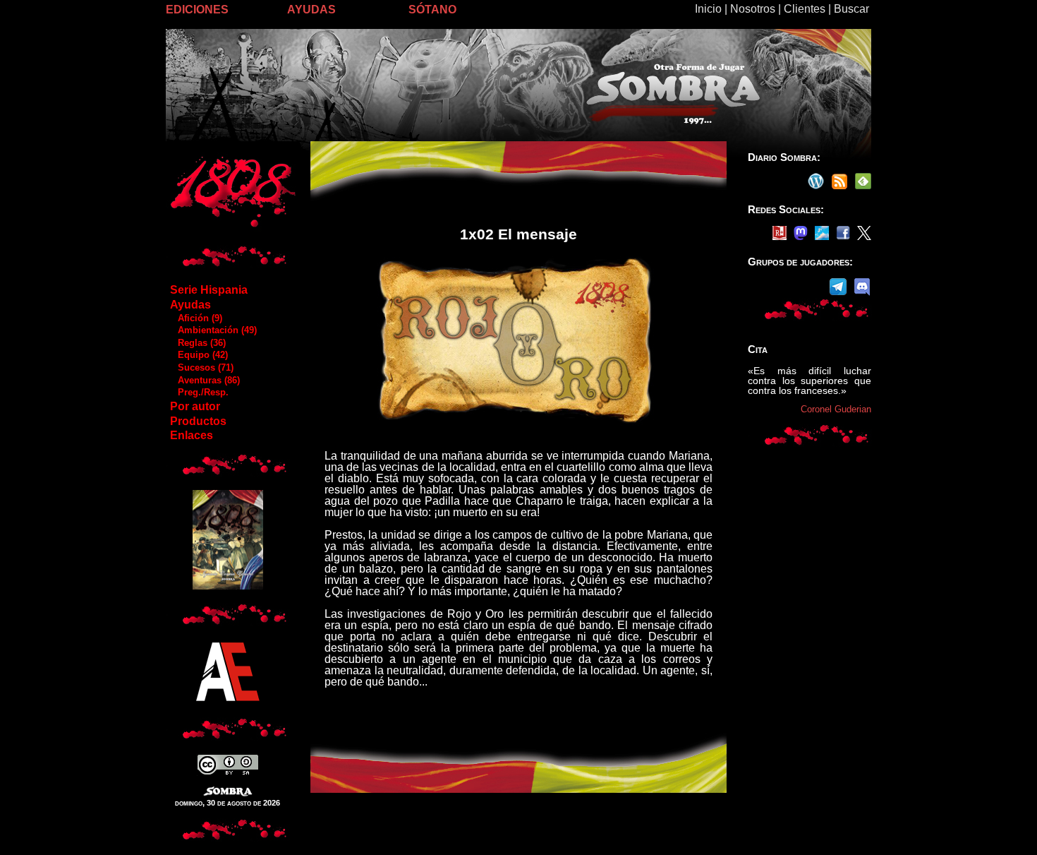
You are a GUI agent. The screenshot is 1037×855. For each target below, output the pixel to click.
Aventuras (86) (204, 380)
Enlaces (191, 435)
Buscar (851, 9)
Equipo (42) (198, 354)
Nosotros (752, 9)
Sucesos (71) (201, 367)
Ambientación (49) (213, 330)
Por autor (195, 406)
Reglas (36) (197, 342)
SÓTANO (432, 10)
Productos (198, 421)
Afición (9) (195, 318)
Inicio (708, 9)
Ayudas (190, 305)
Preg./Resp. (199, 392)
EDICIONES (197, 10)
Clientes (804, 9)
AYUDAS (311, 10)
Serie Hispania (209, 290)
